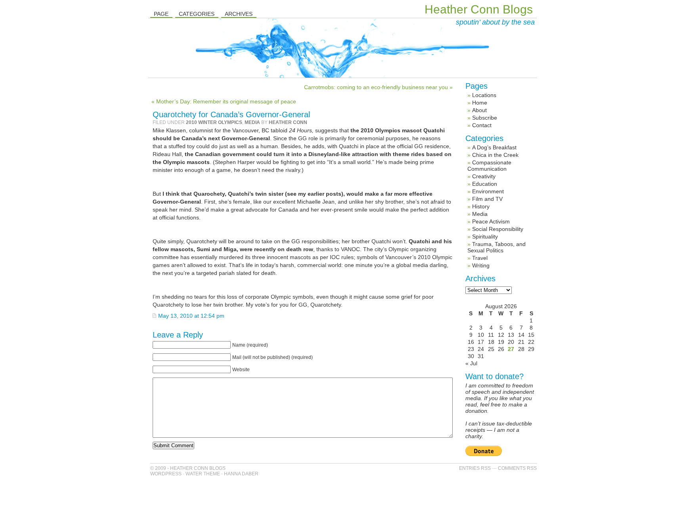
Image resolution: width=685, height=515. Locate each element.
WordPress (166, 474)
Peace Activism (491, 221)
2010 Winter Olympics (214, 122)
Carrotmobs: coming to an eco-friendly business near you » (378, 87)
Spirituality (485, 236)
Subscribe (484, 117)
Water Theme (203, 474)
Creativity (484, 176)
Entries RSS (475, 468)
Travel (480, 258)
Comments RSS (517, 468)
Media (252, 122)
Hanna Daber (241, 474)
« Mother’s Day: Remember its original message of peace (223, 101)
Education (484, 184)
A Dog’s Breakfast (494, 147)
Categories (196, 14)
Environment (488, 191)
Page (161, 14)
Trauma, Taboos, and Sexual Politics (496, 247)
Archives (239, 14)
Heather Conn (288, 122)
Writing (481, 265)
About (479, 110)
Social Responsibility (497, 229)
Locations (484, 95)
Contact (482, 125)
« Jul (471, 363)
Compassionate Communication (489, 165)
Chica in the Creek (495, 155)
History (481, 206)
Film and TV (487, 199)
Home (479, 102)
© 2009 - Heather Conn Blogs (188, 468)
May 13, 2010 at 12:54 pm (191, 316)
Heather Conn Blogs (479, 9)
